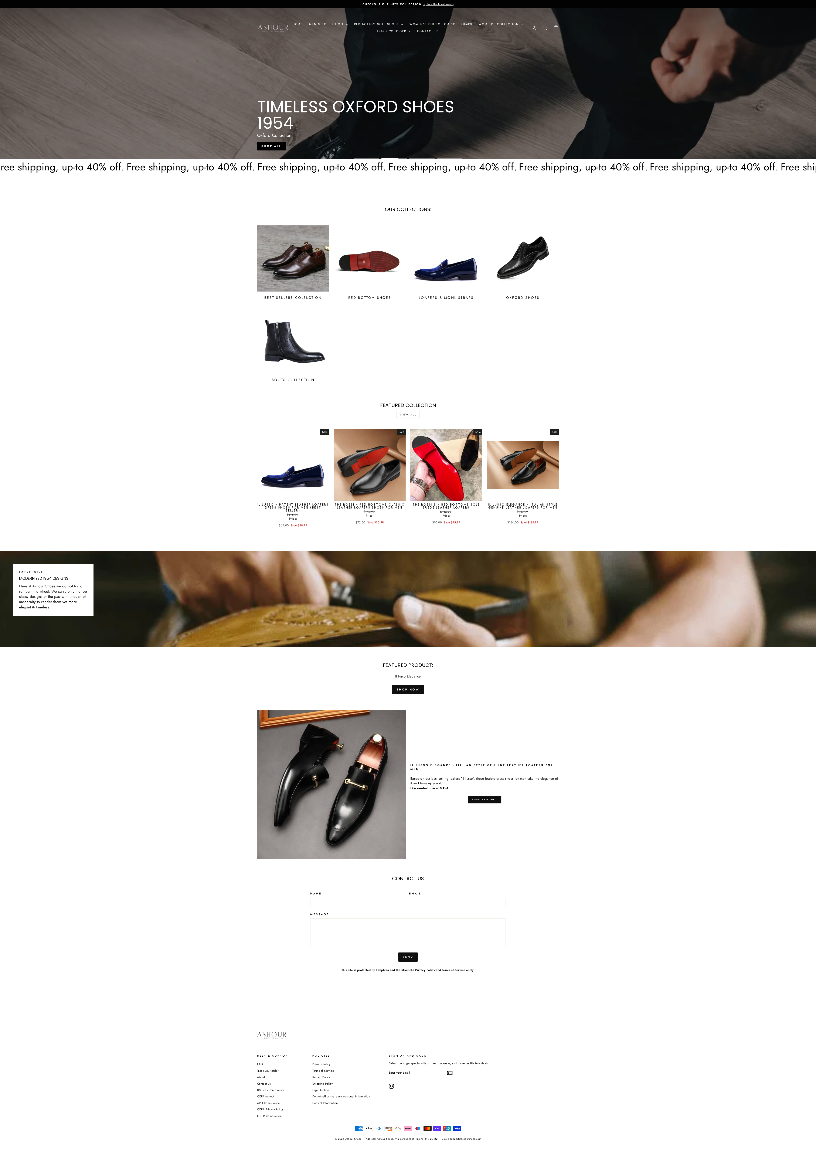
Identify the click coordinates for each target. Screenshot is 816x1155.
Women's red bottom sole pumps (440, 24)
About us (262, 1077)
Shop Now (407, 101)
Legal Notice (320, 1090)
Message (319, 914)
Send (408, 957)
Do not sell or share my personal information (341, 1096)
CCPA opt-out (265, 1096)
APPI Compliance (268, 1103)
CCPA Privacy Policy (270, 1109)
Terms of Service (453, 970)
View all (408, 415)
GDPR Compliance (269, 1116)
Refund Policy (321, 1077)
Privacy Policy (425, 970)
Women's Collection (499, 24)
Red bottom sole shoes (377, 24)
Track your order (394, 31)
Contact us (428, 31)
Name (316, 894)
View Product (485, 799)
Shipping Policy (322, 1083)
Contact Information (325, 1103)
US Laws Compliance (270, 1090)
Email (415, 894)
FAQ (260, 1064)
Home (298, 24)
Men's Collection (327, 24)
